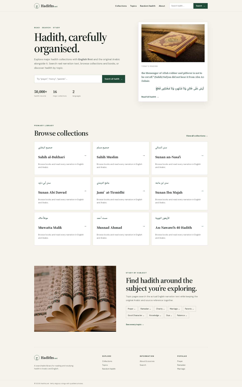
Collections (121, 6)
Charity (160, 309)
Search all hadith (114, 79)
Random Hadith (147, 6)
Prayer (132, 309)
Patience (182, 315)
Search (200, 6)
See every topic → (135, 324)
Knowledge (155, 315)
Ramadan (146, 309)
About (162, 6)
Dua (169, 315)
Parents (189, 309)
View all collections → (197, 136)
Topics (133, 6)
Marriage (175, 309)
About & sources (147, 361)
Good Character (136, 315)
